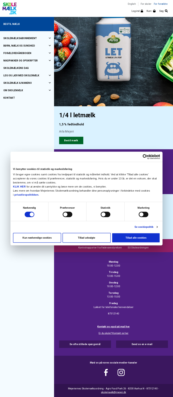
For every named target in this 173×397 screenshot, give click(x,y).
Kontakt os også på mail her (113, 326)
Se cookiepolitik (144, 226)
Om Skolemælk (13, 90)
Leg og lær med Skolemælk (21, 75)
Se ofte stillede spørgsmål (85, 344)
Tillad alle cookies (136, 237)
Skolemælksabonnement (20, 38)
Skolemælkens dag (16, 68)
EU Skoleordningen (138, 247)
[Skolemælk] (8, 9)
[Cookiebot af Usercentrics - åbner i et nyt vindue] (145, 156)
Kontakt (9, 97)
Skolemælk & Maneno (17, 83)
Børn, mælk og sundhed (19, 45)
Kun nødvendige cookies (37, 237)
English (132, 4)
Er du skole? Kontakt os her (114, 333)
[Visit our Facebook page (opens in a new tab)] (105, 373)
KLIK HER (19, 186)
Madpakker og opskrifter (20, 60)
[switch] (67, 214)
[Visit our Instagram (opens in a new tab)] (121, 373)
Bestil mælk (11, 24)
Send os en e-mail (142, 344)
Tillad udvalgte (86, 237)
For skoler (146, 4)
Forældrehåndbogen (17, 53)
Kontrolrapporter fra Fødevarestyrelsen (100, 247)
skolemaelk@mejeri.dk (113, 392)
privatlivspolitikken (26, 194)
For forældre (161, 4)
